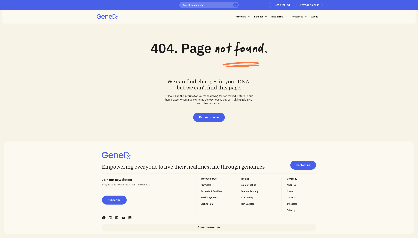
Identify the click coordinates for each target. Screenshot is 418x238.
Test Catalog (247, 203)
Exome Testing (248, 184)
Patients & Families (211, 191)
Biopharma (207, 203)
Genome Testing (249, 191)
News (290, 191)
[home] (107, 16)
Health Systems (209, 197)
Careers (291, 197)
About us (291, 184)
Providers (206, 184)
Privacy (291, 210)
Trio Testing (247, 197)
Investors (292, 203)
